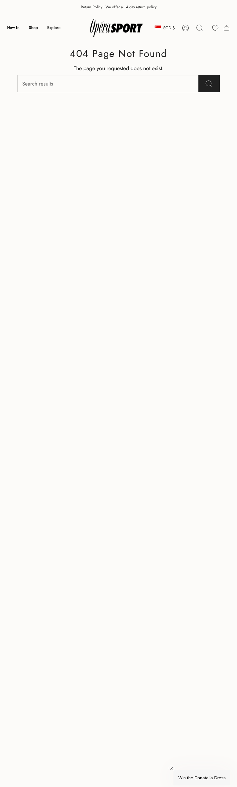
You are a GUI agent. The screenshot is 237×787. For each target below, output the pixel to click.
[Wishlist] (215, 28)
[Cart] (226, 28)
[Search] (209, 83)
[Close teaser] (171, 768)
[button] (33, 28)
